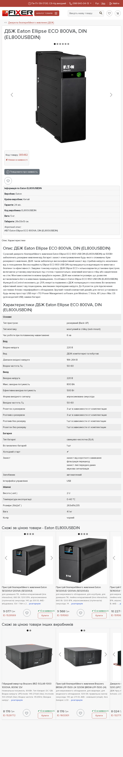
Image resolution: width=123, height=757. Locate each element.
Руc (100, 3)
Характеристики (16, 240)
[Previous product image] (12, 95)
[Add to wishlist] (8, 181)
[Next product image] (111, 95)
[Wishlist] (109, 13)
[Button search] (101, 12)
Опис (4, 240)
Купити (45, 615)
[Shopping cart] (118, 13)
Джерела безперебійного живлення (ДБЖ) (31, 22)
